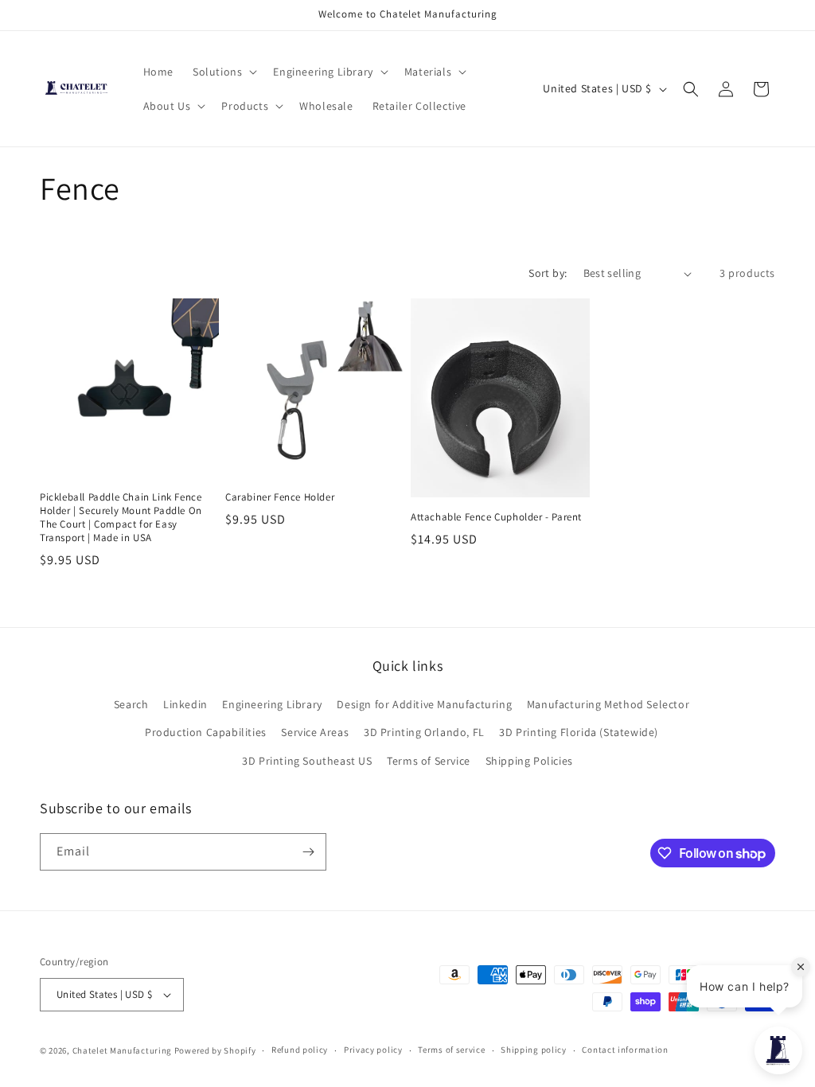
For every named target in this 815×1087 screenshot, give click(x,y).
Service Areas (315, 732)
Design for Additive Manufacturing (424, 704)
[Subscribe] (308, 852)
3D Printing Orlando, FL (424, 732)
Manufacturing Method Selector (608, 704)
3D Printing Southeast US (307, 761)
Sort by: (547, 273)
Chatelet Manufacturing (122, 1050)
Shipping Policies (529, 761)
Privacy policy (373, 1049)
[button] (223, 71)
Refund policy (299, 1049)
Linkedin (185, 704)
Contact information (625, 1049)
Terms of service (451, 1049)
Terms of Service (428, 761)
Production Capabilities (206, 732)
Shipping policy (534, 1049)
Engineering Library (272, 704)
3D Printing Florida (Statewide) (578, 732)
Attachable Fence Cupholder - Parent (496, 517)
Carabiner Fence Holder (279, 497)
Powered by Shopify (215, 1050)
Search (131, 704)
